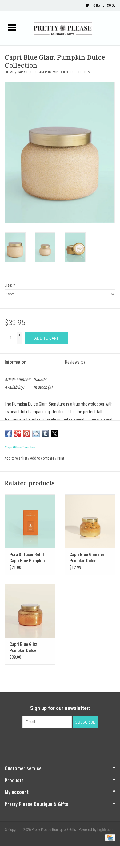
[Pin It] (26, 433)
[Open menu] (12, 27)
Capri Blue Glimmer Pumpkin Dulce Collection (87, 558)
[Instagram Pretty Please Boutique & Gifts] (65, 741)
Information (15, 362)
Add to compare (42, 458)
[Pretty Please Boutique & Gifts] (72, 28)
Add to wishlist (16, 458)
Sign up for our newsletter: (60, 708)
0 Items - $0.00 (103, 5)
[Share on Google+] (17, 433)
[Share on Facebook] (8, 433)
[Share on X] (54, 433)
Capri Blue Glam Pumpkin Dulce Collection (53, 72)
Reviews (75, 362)
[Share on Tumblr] (45, 433)
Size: (9, 285)
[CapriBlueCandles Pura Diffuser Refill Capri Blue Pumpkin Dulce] (30, 521)
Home (9, 72)
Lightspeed (105, 829)
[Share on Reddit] (36, 433)
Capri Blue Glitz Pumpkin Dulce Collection (23, 648)
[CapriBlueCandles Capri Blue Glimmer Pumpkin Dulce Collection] (90, 521)
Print (60, 458)
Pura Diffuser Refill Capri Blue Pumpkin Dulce (27, 558)
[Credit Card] (109, 837)
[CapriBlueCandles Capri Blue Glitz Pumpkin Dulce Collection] (30, 611)
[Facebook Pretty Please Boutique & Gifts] (55, 741)
